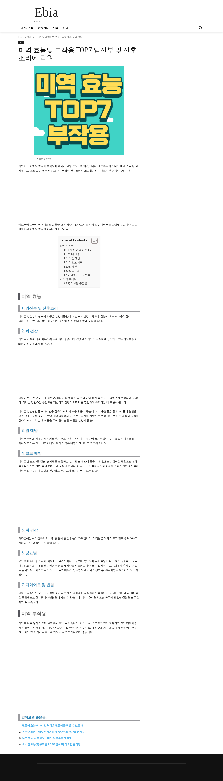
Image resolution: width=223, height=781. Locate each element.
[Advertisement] (79, 199)
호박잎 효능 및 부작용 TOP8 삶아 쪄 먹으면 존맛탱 (51, 744)
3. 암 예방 (74, 258)
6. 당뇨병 (73, 270)
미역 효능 (67, 245)
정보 (29, 37)
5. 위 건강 (74, 266)
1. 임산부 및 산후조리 (80, 250)
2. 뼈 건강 (74, 254)
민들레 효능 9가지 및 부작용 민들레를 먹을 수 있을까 (52, 725)
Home (21, 37)
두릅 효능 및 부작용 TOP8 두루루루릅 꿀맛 (47, 738)
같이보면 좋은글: (78, 283)
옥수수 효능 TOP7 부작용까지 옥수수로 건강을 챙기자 (53, 731)
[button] (200, 27)
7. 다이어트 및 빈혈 (79, 275)
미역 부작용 (69, 279)
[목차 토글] (93, 241)
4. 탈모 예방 (75, 262)
